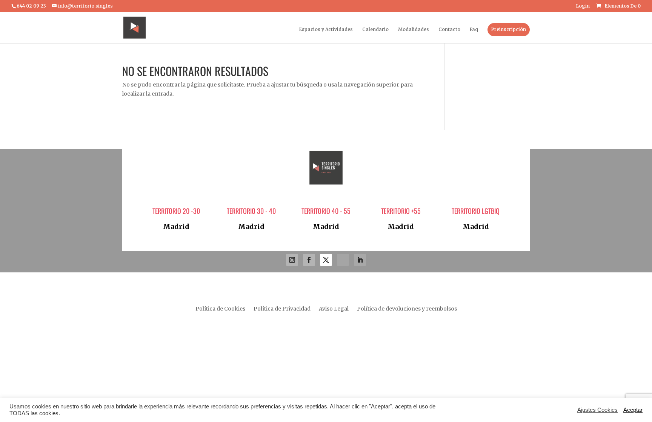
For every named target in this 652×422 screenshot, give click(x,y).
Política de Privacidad (282, 309)
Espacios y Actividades (326, 29)
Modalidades (413, 29)
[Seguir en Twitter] (326, 260)
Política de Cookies (220, 309)
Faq (474, 29)
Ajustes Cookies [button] (597, 410)
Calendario (375, 29)
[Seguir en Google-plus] (343, 260)
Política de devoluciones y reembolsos (407, 309)
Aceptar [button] (633, 410)
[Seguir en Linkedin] (360, 260)
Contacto (449, 29)
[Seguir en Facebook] (309, 260)
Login (583, 6)
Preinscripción (508, 29)
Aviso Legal (334, 309)
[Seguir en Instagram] (292, 260)
